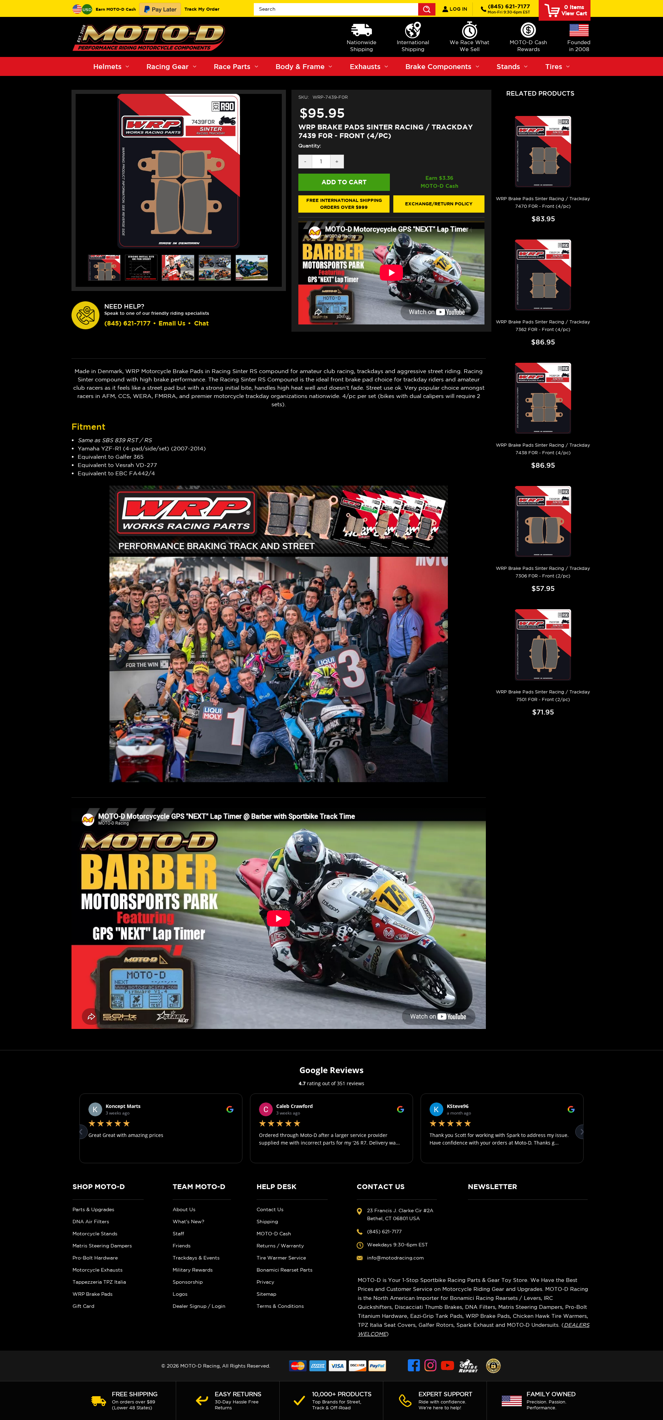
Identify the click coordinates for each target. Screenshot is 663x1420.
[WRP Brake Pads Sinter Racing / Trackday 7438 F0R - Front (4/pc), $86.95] (543, 398)
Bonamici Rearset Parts (285, 1270)
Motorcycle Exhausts (98, 1270)
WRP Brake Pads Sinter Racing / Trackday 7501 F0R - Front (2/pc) (543, 695)
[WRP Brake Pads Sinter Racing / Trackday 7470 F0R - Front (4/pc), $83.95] (543, 151)
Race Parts (232, 66)
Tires (553, 66)
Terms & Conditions (280, 1306)
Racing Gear (167, 66)
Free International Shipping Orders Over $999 (344, 203)
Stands (508, 66)
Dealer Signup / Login (199, 1306)
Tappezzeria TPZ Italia (99, 1282)
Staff (178, 1233)
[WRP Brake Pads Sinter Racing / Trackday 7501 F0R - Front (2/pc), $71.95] (543, 644)
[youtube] (447, 1365)
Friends (182, 1245)
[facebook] (414, 1365)
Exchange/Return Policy (438, 203)
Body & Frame (300, 66)
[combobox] (344, 9)
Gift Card (83, 1306)
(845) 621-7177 (509, 8)
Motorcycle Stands (95, 1233)
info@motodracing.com (395, 1258)
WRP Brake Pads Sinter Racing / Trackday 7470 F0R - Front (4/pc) (543, 202)
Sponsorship (188, 1282)
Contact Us (270, 1209)
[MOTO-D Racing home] (150, 37)
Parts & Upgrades (93, 1209)
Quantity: (309, 145)
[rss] (468, 1365)
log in (457, 9)
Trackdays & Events (196, 1258)
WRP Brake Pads (93, 1294)
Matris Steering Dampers (102, 1245)
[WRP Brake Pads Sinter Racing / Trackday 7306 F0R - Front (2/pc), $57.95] (543, 521)
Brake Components (438, 66)
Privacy (265, 1282)
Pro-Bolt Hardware (95, 1258)
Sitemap (266, 1294)
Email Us (171, 323)
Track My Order (201, 9)
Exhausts (365, 66)
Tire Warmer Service (281, 1258)
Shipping (267, 1221)
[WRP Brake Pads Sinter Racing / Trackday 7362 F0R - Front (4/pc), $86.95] (543, 275)
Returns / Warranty (280, 1245)
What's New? (188, 1221)
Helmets (107, 66)
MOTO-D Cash (274, 1233)
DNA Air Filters (91, 1221)
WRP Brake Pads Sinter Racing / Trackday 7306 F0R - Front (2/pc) (543, 572)
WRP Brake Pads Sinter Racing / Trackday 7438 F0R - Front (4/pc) (543, 448)
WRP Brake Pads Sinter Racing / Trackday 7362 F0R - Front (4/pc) (543, 325)
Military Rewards (193, 1270)
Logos (180, 1294)
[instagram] (431, 1365)
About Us (184, 1209)
